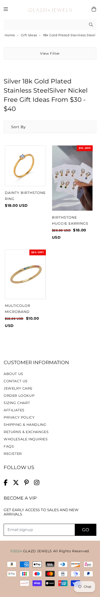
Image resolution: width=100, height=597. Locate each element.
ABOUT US (13, 374)
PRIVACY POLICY (19, 417)
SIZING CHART (17, 403)
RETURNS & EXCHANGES (26, 432)
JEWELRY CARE (18, 388)
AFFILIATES (14, 410)
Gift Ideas (29, 35)
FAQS (9, 446)
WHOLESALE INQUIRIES (26, 439)
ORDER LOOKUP (19, 395)
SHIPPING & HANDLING (25, 424)
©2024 (16, 551)
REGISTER (13, 453)
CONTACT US (16, 381)
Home (9, 35)
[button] (15, 127)
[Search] (91, 24)
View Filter (50, 53)
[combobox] (50, 24)
